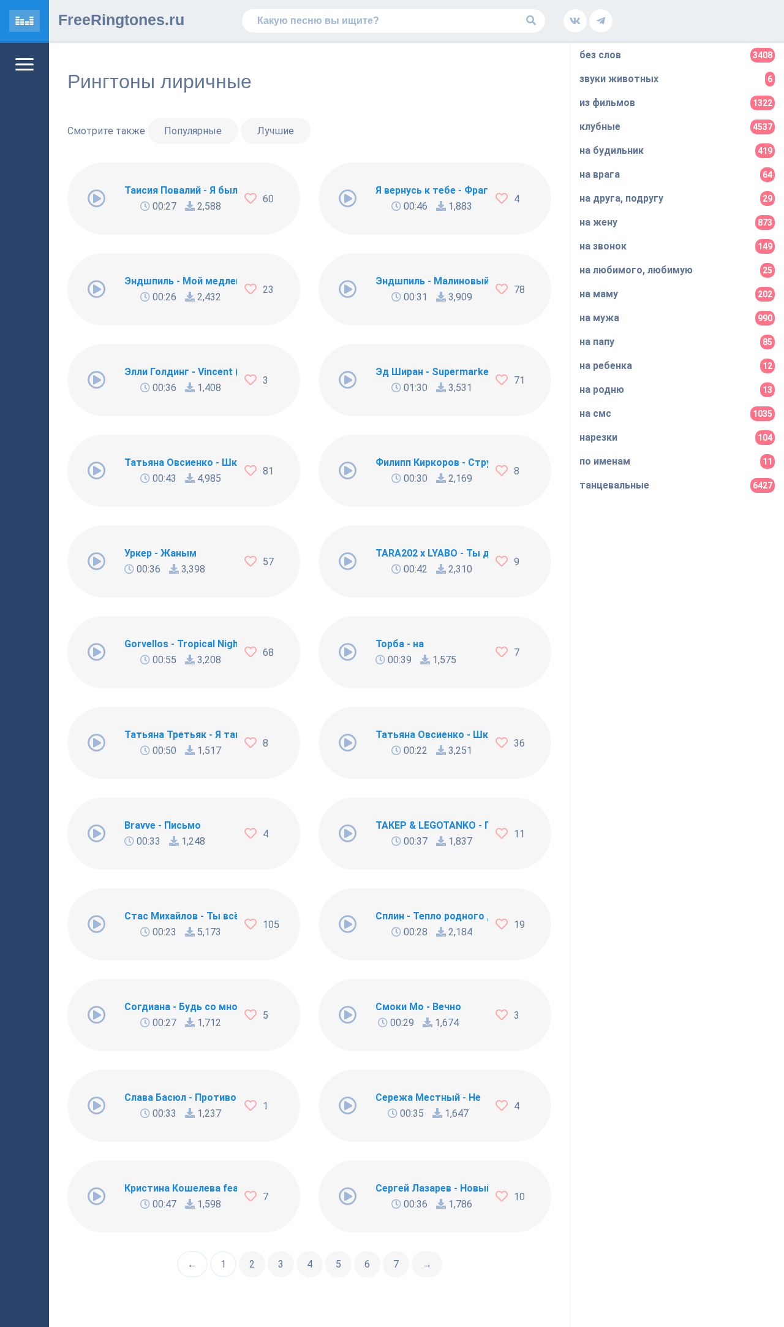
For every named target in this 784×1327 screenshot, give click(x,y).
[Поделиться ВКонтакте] (575, 20)
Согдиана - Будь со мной (180, 1007)
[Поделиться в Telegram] (600, 20)
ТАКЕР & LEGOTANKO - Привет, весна (431, 825)
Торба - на (399, 644)
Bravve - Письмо (162, 825)
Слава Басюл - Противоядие (180, 1097)
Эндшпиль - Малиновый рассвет (431, 281)
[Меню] (24, 64)
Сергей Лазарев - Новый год (431, 1188)
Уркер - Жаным (160, 553)
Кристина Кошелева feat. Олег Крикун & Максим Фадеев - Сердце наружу (180, 1188)
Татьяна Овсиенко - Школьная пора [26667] (180, 462)
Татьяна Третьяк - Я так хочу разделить (180, 734)
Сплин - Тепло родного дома (431, 916)
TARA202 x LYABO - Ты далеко (431, 553)
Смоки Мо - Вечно (418, 1007)
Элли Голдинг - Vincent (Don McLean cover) (180, 372)
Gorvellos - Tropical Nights (180, 644)
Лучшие (275, 131)
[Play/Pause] (97, 198)
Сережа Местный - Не (428, 1097)
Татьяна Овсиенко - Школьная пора (431, 734)
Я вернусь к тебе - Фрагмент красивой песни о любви (431, 190)
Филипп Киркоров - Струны (431, 462)
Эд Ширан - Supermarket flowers (431, 372)
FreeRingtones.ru (121, 19)
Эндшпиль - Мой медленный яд (180, 281)
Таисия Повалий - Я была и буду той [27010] (180, 190)
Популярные (193, 131)
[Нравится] (253, 198)
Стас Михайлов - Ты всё (180, 916)
